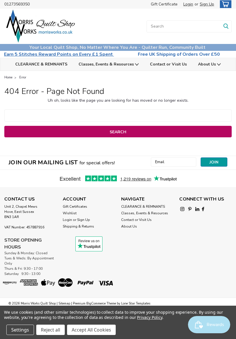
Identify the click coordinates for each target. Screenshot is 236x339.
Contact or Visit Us (168, 64)
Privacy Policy (149, 317)
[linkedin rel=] (197, 209)
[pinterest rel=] (190, 209)
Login (188, 4)
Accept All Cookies (91, 330)
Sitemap (64, 303)
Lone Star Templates (135, 303)
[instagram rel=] (182, 209)
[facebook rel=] (203, 209)
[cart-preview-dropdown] (224, 4)
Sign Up (207, 4)
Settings (20, 330)
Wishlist (70, 213)
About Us (207, 64)
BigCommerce (96, 303)
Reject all (50, 330)
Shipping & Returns (78, 226)
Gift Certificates (75, 206)
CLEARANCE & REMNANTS (41, 64)
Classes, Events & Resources (107, 64)
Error (22, 77)
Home (8, 77)
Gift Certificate (164, 4)
